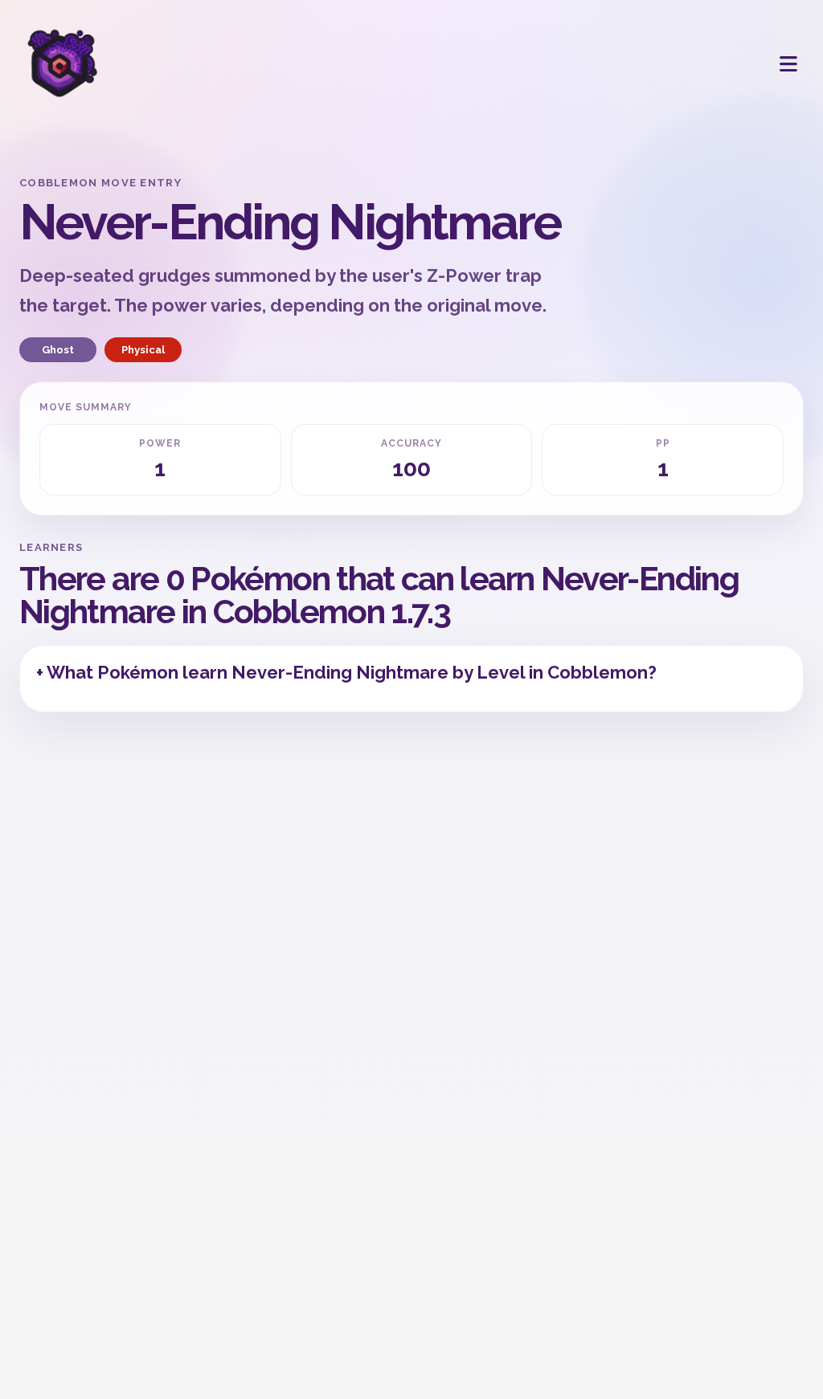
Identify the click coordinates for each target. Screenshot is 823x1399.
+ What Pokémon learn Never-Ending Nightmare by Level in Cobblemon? (346, 672)
